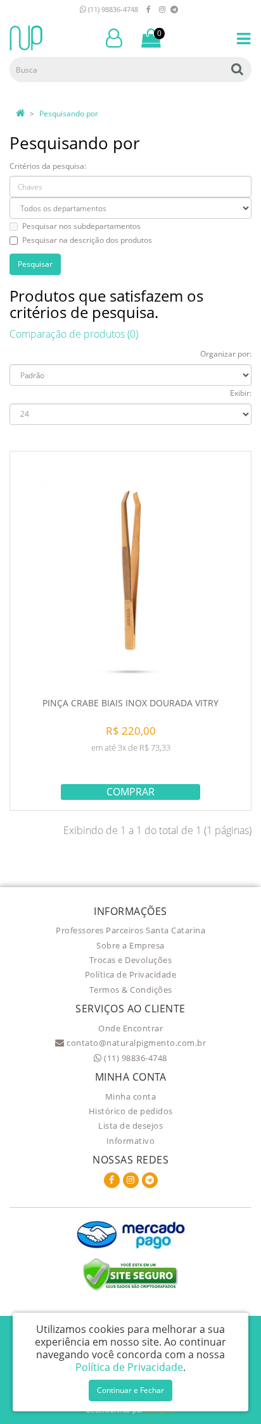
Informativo (130, 1140)
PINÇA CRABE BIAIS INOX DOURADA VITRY (130, 703)
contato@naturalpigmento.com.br (135, 1042)
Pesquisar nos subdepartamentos (81, 226)
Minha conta (130, 1096)
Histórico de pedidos (131, 1111)
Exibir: (240, 393)
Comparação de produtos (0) (74, 334)
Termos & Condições (130, 989)
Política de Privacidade (131, 974)
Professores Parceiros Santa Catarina (130, 930)
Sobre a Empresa (130, 945)
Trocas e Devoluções (130, 960)
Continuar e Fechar (130, 1390)
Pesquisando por (68, 113)
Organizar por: (225, 353)
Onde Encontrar (130, 1028)
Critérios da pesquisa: (48, 166)
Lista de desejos (130, 1125)
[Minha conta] (114, 37)
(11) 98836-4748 (112, 9)
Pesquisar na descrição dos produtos (87, 240)
